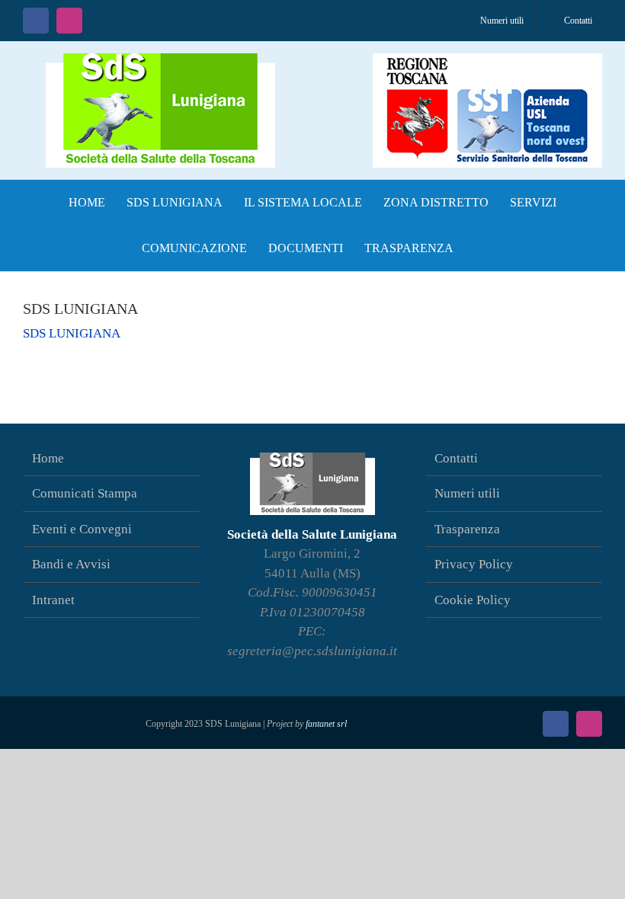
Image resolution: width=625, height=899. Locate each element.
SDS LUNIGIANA (71, 333)
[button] (479, 248)
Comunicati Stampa (84, 493)
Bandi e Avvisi (71, 564)
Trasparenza (467, 529)
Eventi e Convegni (82, 529)
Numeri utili (467, 493)
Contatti (456, 458)
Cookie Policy (472, 600)
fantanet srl (326, 723)
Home (48, 458)
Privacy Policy (473, 564)
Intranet (53, 600)
